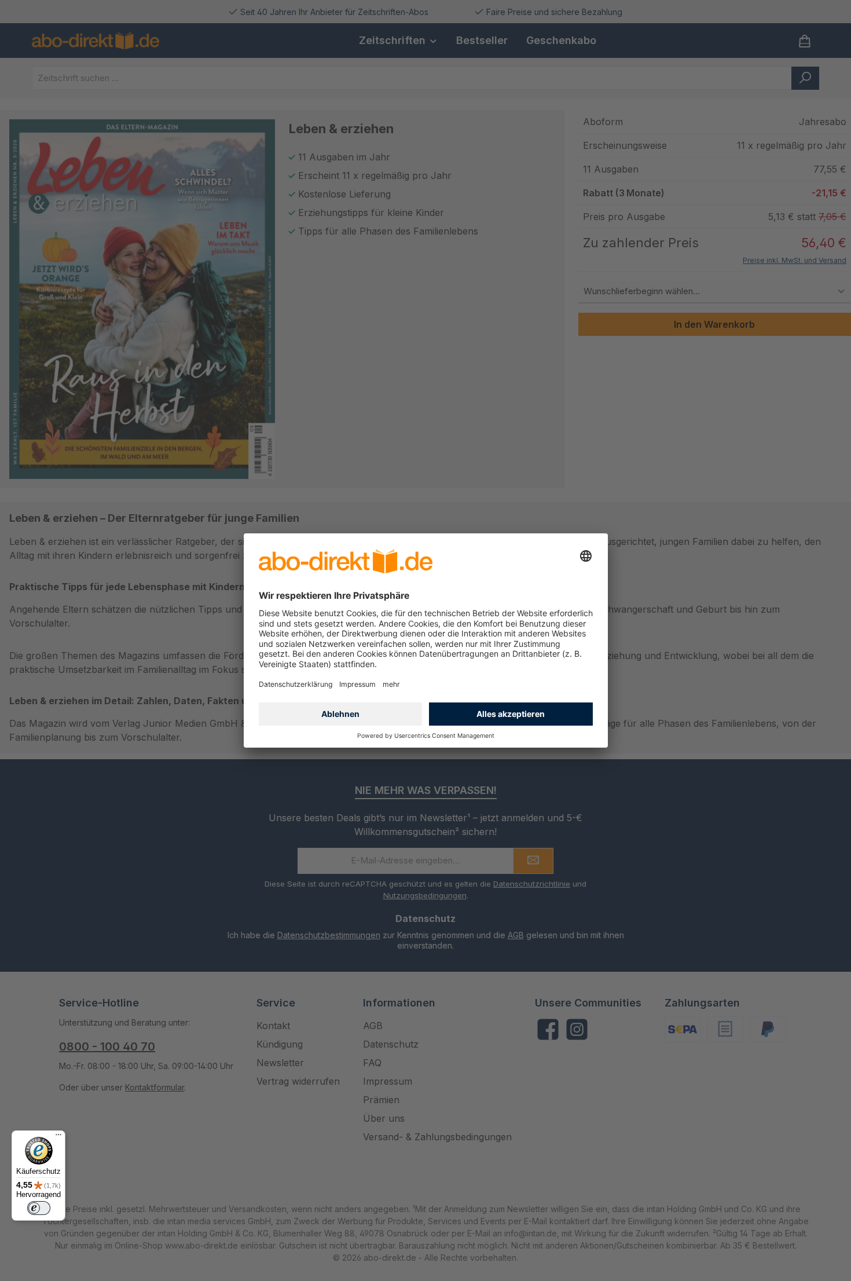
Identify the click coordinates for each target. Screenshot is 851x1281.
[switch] (38, 1208)
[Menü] (58, 1137)
